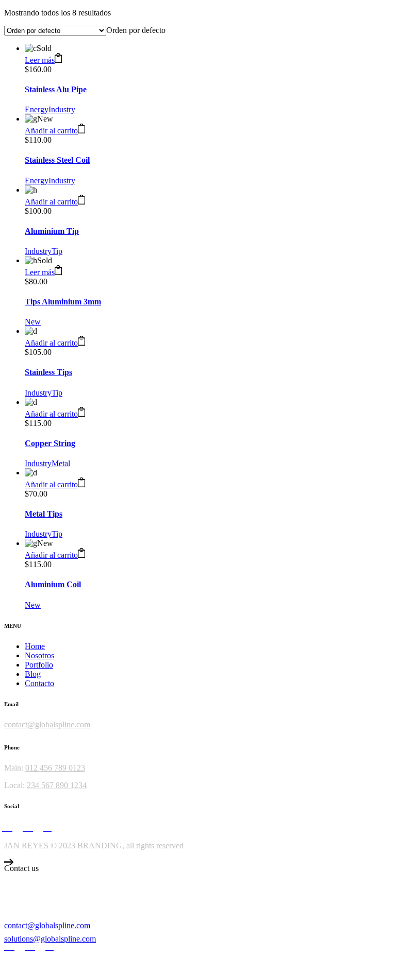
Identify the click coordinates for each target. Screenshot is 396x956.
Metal (61, 463)
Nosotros (39, 655)
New (33, 321)
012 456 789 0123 (55, 767)
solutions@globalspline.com (50, 938)
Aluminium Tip (52, 231)
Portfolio (39, 664)
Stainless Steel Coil (57, 160)
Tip (57, 251)
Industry (61, 109)
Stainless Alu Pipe (56, 89)
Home (35, 646)
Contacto (39, 683)
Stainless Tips (48, 372)
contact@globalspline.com (47, 724)
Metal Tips (43, 513)
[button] (55, 130)
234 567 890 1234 (57, 785)
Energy (36, 109)
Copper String (50, 443)
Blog (33, 674)
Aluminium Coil (53, 584)
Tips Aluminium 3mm (63, 301)
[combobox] (136, 30)
